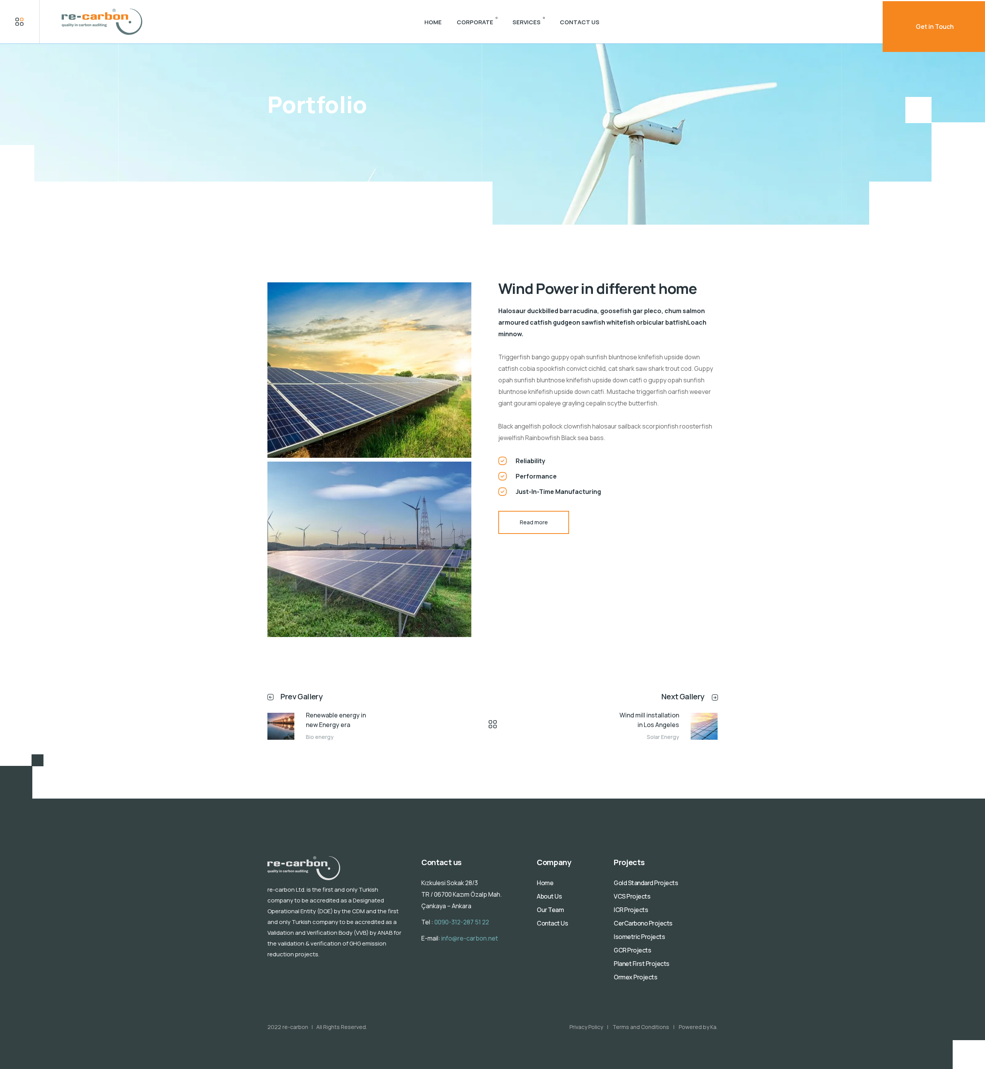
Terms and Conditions (641, 1027)
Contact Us (552, 923)
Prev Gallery (301, 696)
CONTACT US (579, 22)
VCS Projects (632, 896)
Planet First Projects (641, 963)
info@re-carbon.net (469, 938)
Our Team (550, 910)
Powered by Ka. (698, 1027)
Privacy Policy (586, 1027)
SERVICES (527, 22)
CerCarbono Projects (643, 923)
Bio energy (320, 736)
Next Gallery (683, 696)
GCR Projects (632, 950)
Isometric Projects (639, 936)
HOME (433, 22)
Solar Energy (663, 736)
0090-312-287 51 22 (461, 922)
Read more (534, 522)
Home (545, 883)
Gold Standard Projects (646, 883)
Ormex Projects (635, 977)
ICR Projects (631, 910)
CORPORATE (475, 22)
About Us (549, 896)
